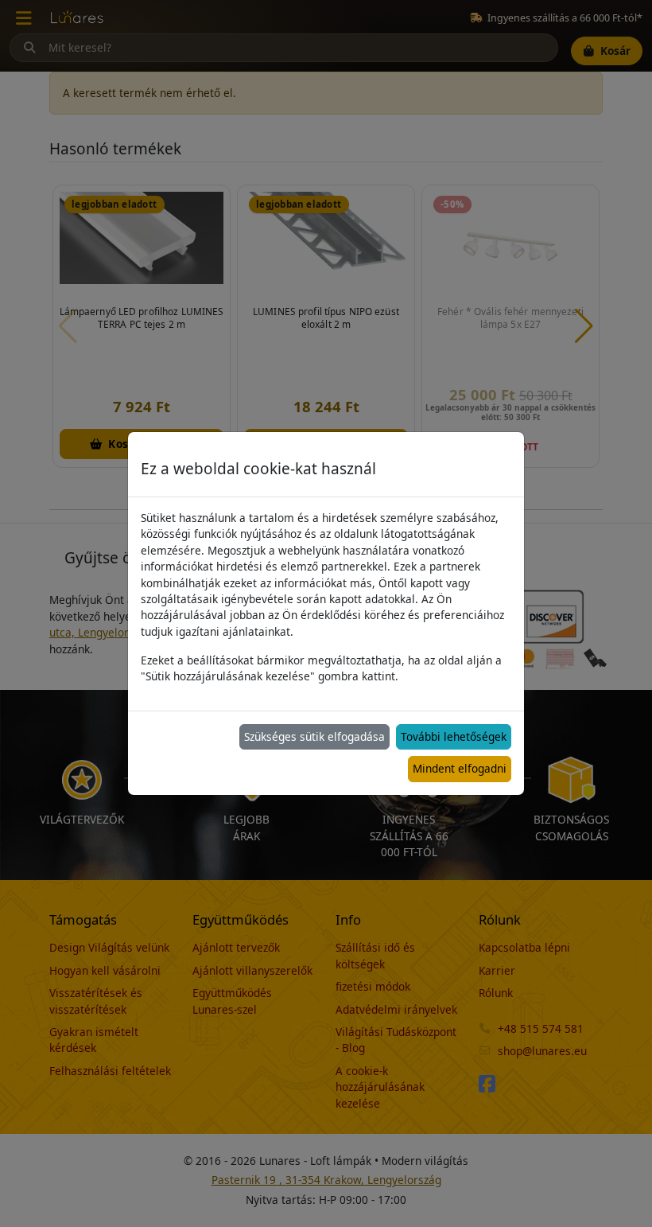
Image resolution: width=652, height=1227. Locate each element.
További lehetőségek (453, 736)
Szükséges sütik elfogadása (314, 736)
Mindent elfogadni (459, 768)
